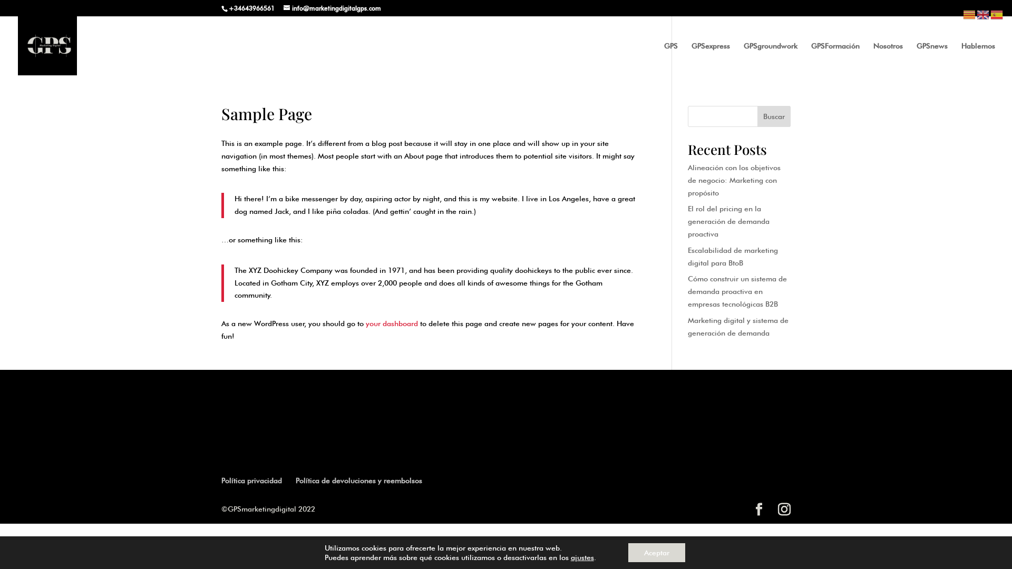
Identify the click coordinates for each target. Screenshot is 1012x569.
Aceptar (656, 552)
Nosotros (888, 46)
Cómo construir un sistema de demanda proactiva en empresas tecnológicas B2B (737, 291)
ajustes (582, 557)
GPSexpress (711, 46)
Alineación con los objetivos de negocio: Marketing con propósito (734, 180)
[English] (983, 13)
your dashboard (392, 323)
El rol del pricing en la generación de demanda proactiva (729, 221)
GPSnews (932, 46)
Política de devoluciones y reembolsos (359, 480)
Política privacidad (251, 480)
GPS (671, 46)
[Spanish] (997, 13)
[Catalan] (970, 13)
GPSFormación (835, 46)
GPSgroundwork (770, 46)
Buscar (774, 116)
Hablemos (978, 46)
